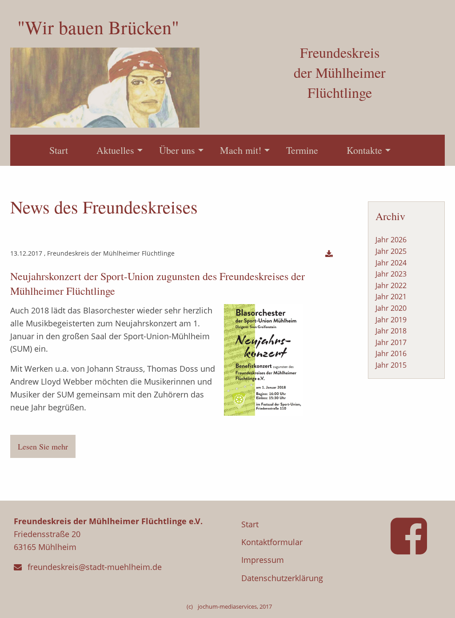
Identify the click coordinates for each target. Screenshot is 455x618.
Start (58, 150)
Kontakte (364, 150)
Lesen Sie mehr (43, 446)
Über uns (177, 150)
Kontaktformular (272, 542)
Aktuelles (115, 150)
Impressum (262, 559)
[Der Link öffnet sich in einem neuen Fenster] (412, 548)
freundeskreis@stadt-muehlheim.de (95, 567)
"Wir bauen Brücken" (98, 27)
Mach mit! (240, 150)
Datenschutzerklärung (282, 578)
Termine (302, 150)
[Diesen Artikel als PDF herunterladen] (329, 254)
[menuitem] (58, 150)
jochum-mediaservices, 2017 (235, 606)
